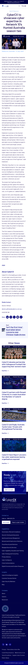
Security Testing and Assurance (10, 535)
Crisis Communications (8, 563)
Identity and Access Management (11, 538)
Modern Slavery (5, 658)
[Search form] (19, 6)
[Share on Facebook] (10, 317)
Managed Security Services (9, 547)
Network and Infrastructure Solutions (12, 541)
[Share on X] (14, 317)
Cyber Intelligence (7, 560)
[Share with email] (17, 317)
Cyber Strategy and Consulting (10, 553)
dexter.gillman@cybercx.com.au (12, 309)
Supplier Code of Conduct (18, 655)
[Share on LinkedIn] (7, 317)
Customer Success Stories (9, 578)
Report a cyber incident (18, 522)
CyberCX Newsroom (14, 11)
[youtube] (10, 644)
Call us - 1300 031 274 (8, 518)
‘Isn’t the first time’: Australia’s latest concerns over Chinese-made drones (15, 331)
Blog (3, 584)
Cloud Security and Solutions (10, 544)
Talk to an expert (9, 489)
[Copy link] (21, 317)
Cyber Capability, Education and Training (13, 550)
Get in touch (6, 522)
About (3, 593)
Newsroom (5, 599)
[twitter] (3, 644)
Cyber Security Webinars (8, 581)
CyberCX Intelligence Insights (10, 575)
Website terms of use (20, 652)
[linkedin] (6, 644)
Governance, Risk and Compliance (11, 532)
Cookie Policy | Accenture (8, 652)
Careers (4, 596)
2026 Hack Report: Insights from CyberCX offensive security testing (14, 2)
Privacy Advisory (6, 557)
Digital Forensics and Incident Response (13, 566)
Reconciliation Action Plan (13, 649)
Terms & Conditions (6, 655)
